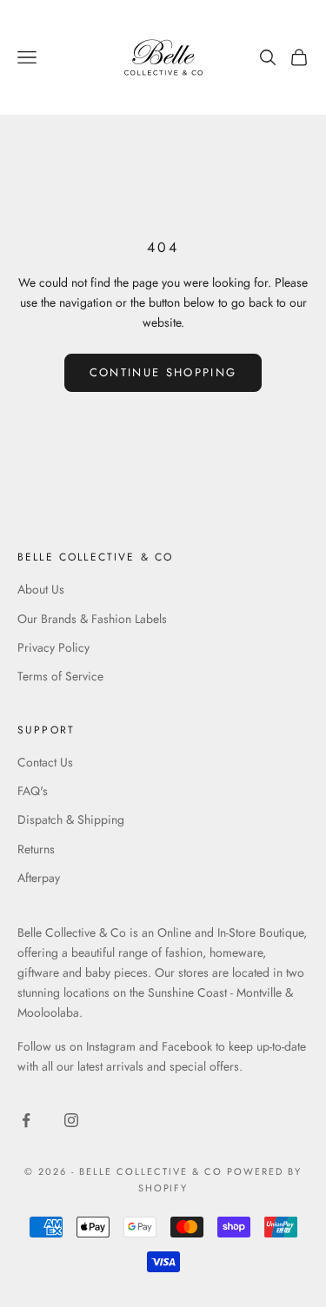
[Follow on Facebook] (26, 1120)
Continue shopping (163, 372)
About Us (40, 589)
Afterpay (38, 877)
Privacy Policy (53, 647)
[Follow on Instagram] (71, 1120)
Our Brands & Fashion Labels (92, 618)
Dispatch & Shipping (70, 819)
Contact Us (45, 762)
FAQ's (32, 790)
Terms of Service (60, 676)
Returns (36, 849)
